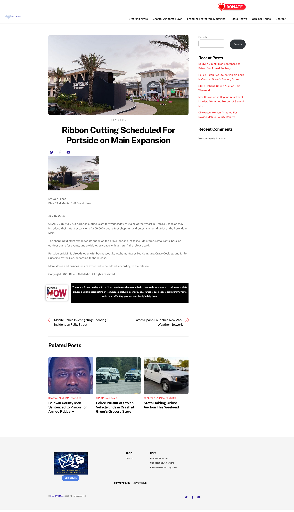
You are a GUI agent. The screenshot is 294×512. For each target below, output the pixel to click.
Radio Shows (239, 18)
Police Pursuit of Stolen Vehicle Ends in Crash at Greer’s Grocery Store (115, 407)
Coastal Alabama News (167, 18)
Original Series (261, 18)
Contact (281, 18)
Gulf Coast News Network (162, 463)
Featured (76, 398)
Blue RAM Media (57, 496)
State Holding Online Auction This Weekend (161, 405)
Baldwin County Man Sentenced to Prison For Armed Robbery (67, 407)
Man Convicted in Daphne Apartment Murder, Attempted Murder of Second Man (221, 101)
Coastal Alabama (59, 398)
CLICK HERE (71, 478)
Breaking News (138, 18)
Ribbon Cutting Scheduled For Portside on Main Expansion (118, 135)
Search (202, 37)
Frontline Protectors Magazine (206, 18)
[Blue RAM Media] (13, 17)
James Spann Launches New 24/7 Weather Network (159, 322)
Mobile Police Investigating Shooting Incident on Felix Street (80, 322)
